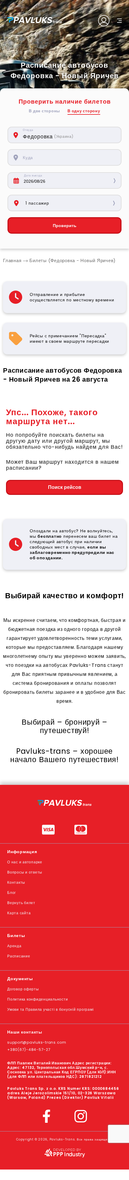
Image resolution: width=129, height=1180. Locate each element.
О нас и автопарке (24, 862)
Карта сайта (19, 912)
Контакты (16, 882)
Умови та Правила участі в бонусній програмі (50, 1009)
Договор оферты (23, 989)
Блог (11, 892)
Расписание (18, 956)
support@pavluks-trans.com (36, 1042)
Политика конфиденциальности (37, 999)
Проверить (64, 225)
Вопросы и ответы (24, 872)
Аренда (14, 945)
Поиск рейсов (64, 487)
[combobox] (69, 135)
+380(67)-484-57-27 (29, 1049)
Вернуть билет (21, 902)
